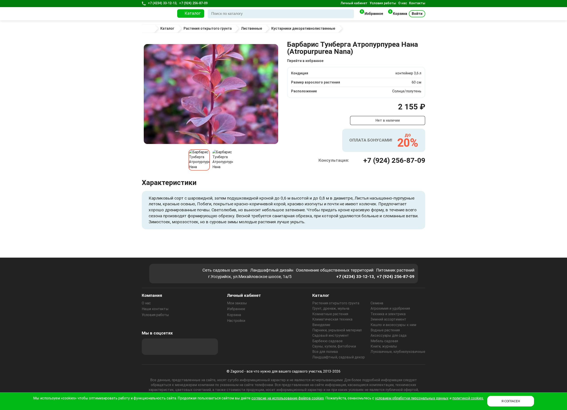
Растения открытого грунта (335, 303)
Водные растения (385, 330)
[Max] (150, 346)
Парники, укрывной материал (337, 330)
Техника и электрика (388, 314)
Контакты (417, 3)
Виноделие (321, 325)
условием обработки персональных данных (412, 398)
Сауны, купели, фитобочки (334, 346)
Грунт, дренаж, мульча (330, 308)
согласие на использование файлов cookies (287, 398)
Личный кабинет (354, 3)
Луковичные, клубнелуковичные (398, 352)
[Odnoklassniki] (174, 346)
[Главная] (148, 28)
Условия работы (383, 3)
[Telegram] (209, 346)
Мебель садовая (384, 341)
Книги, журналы (384, 346)
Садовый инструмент (330, 335)
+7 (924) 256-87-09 (193, 3)
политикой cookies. (468, 398)
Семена (377, 303)
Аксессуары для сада (388, 335)
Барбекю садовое (327, 341)
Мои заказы (237, 303)
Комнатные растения (330, 314)
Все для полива (325, 352)
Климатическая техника (332, 319)
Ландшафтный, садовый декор (338, 357)
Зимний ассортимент (388, 319)
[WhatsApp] (197, 346)
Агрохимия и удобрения (390, 308)
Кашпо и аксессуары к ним (393, 325)
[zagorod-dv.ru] (158, 13)
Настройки (236, 321)
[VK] (185, 346)
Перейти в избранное (305, 61)
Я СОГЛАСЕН (510, 401)
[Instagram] (162, 346)
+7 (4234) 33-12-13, (162, 3)
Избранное (236, 309)
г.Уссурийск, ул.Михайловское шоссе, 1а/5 (250, 276)
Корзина (234, 315)
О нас (402, 3)
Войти (417, 14)
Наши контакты (155, 309)
